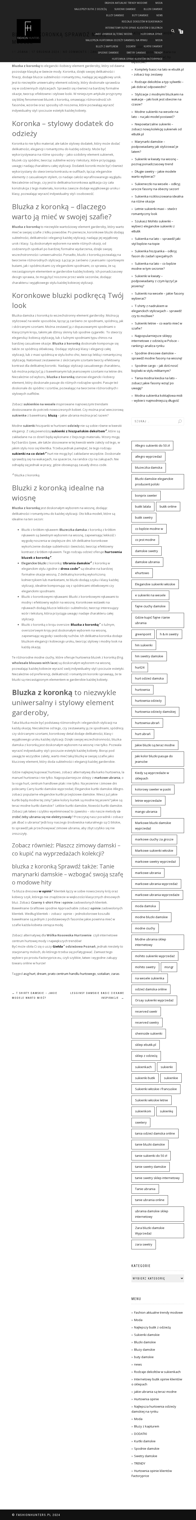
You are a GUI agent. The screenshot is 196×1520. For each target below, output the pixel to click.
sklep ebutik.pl (145, 1045)
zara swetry (143, 1244)
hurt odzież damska (149, 678)
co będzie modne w (149, 529)
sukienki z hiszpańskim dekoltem (78, 431)
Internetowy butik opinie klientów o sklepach (134, 27)
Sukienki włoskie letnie (151, 1100)
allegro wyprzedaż (148, 456)
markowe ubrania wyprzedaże (157, 895)
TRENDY (158, 52)
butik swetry (144, 517)
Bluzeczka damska (73, 529)
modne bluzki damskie (151, 917)
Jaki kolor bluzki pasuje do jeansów (154, 759)
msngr (169, 967)
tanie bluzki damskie (150, 1144)
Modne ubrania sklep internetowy (150, 942)
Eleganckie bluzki (34, 563)
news (159, 15)
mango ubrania (146, 811)
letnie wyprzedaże (148, 800)
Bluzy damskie (115, 15)
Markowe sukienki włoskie (154, 850)
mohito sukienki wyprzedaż (155, 956)
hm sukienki (143, 645)
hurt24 (139, 667)
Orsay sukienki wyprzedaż (154, 1000)
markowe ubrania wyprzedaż (156, 884)
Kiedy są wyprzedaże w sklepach (152, 775)
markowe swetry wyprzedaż (155, 861)
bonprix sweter (146, 495)
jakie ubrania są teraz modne (114, 34)
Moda (159, 3)
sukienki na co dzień (28, 453)
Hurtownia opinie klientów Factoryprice (137, 58)
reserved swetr (146, 1011)
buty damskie (140, 15)
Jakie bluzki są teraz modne (155, 745)
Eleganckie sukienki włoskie (155, 584)
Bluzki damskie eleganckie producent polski (154, 481)
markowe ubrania (107, 777)
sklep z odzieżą (146, 1056)
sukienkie (171, 1078)
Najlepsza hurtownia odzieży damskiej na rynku (116, 40)
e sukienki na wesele (150, 595)
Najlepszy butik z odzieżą (90, 9)
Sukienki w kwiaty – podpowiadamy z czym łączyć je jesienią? (154, 281)
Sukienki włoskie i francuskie (156, 1089)
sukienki (29, 425)
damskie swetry (146, 551)
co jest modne (145, 540)
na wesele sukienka (149, 978)
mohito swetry (145, 967)
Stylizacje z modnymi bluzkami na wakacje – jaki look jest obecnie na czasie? (157, 99)
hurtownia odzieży (148, 700)
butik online (168, 506)
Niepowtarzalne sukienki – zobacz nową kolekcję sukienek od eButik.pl (156, 129)
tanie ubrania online (149, 1200)
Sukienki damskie (125, 9)
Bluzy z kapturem (107, 46)
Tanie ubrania (145, 1189)
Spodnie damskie (108, 52)
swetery (141, 1122)
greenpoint (143, 634)
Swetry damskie (136, 52)
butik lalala (143, 506)
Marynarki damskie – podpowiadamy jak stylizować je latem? (154, 146)
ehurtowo (142, 573)
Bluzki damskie (153, 9)
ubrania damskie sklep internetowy (151, 1214)
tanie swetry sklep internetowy (157, 1178)
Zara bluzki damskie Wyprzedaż (149, 1230)
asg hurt (29, 973)
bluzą (52, 415)
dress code (69, 568)
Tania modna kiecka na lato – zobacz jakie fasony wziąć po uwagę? (154, 383)
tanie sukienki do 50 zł (151, 1155)
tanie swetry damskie (150, 1166)
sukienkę (166, 1111)
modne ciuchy (145, 928)
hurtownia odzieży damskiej (155, 711)
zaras (115, 973)
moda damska (145, 906)
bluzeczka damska (148, 467)
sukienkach (143, 1067)
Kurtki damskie (153, 46)
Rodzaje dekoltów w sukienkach (142, 21)
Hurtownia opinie (152, 34)
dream (41, 973)
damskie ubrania (147, 562)
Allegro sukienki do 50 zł (152, 445)
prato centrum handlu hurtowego (72, 973)
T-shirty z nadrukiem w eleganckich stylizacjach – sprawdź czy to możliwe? (156, 311)
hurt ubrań (143, 734)
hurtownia (142, 689)
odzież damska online (151, 989)
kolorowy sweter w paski (153, 789)
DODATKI (131, 46)
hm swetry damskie (149, 656)
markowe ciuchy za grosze (154, 839)
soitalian (103, 973)
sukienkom (143, 1111)
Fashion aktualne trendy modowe (126, 3)
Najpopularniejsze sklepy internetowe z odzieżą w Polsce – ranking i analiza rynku (155, 341)
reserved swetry (147, 1022)
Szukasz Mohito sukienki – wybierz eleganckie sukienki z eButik (153, 226)
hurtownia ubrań (147, 723)
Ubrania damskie (76, 563)
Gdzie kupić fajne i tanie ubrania (152, 620)
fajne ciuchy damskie (150, 606)
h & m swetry (169, 634)
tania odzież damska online (155, 1133)
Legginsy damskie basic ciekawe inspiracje (97, 995)
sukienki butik (145, 1078)
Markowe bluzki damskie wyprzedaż (153, 825)
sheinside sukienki (148, 1033)
